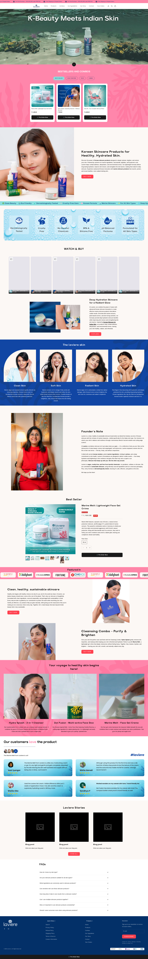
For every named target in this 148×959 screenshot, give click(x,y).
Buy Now (87, 176)
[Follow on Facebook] (4, 929)
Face (82, 78)
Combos (62, 6)
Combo (91, 78)
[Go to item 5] (47, 558)
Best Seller (59, 78)
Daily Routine (72, 78)
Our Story (83, 6)
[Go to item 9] (67, 558)
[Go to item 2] (32, 558)
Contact (91, 6)
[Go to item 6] (52, 558)
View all (74, 854)
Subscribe (129, 936)
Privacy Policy (50, 927)
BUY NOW (87, 651)
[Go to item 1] (27, 558)
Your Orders (100, 6)
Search (48, 924)
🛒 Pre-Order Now (42, 117)
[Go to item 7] (57, 557)
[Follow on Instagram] (8, 929)
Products (53, 6)
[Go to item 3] (37, 558)
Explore (95, 334)
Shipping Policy (50, 933)
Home (46, 6)
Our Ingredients (72, 6)
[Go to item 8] (62, 559)
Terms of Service (50, 936)
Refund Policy (50, 930)
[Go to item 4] (42, 558)
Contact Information (51, 939)
